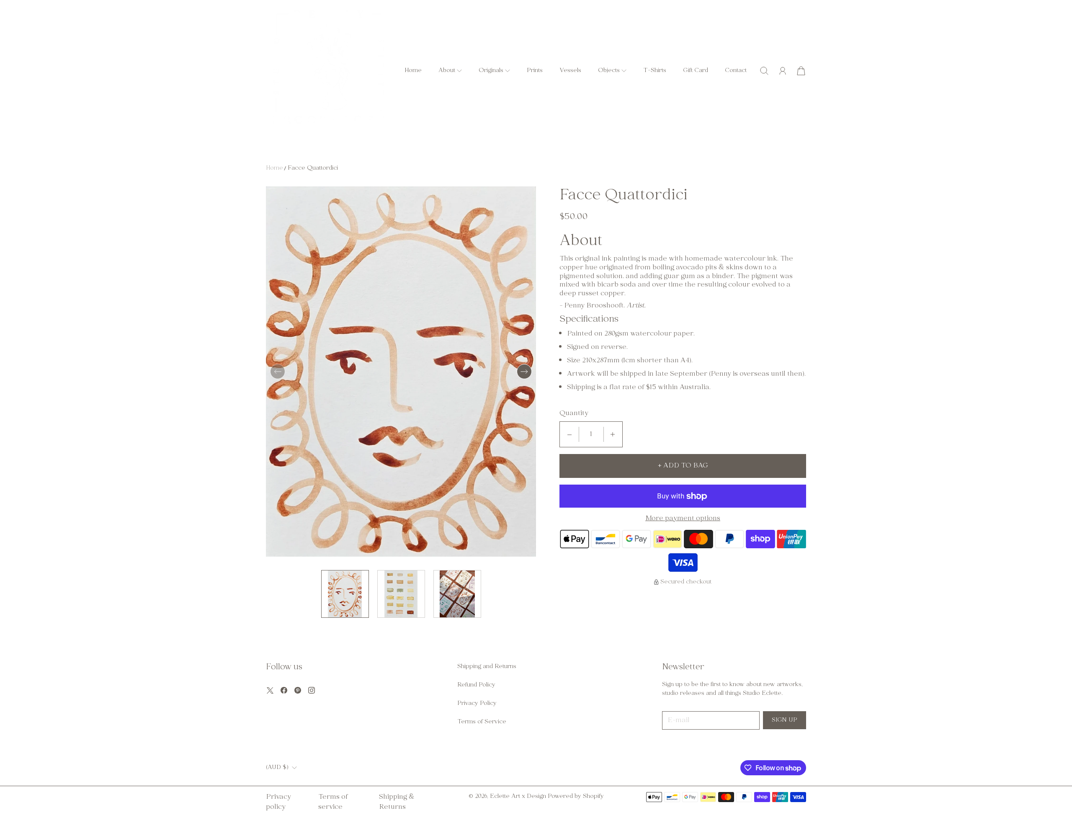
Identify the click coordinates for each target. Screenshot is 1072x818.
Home (413, 70)
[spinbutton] (591, 434)
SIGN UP (784, 720)
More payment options (682, 518)
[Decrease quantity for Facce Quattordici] (569, 434)
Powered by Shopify (576, 796)
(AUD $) (277, 767)
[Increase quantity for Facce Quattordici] (613, 434)
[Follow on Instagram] (311, 690)
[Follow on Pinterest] (298, 690)
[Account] (783, 71)
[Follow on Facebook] (284, 690)
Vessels (570, 70)
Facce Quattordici (313, 168)
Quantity (573, 413)
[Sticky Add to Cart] (1035, 792)
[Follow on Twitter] (270, 690)
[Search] (764, 71)
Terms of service (333, 802)
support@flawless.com (680, 767)
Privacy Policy (477, 703)
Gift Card (695, 70)
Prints (535, 70)
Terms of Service (481, 722)
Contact (736, 70)
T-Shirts (654, 70)
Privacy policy (278, 802)
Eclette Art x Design (518, 796)
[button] (450, 70)
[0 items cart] (801, 71)
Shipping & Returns (397, 802)
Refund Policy (476, 685)
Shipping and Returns (486, 666)
